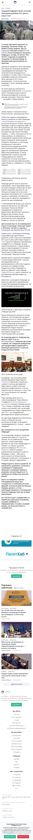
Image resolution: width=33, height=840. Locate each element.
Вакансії (16, 765)
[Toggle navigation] (2, 2)
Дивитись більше (19, 588)
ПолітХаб (16, 738)
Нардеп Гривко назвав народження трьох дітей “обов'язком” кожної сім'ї (14, 676)
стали (3, 242)
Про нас (16, 714)
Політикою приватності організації (21, 833)
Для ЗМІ (16, 759)
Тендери (16, 767)
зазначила (5, 404)
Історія (16, 720)
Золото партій (16, 741)
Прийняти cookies (10, 836)
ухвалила (12, 319)
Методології (16, 723)
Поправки (16, 752)
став (3, 121)
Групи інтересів (16, 749)
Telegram (17, 783)
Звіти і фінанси (16, 717)
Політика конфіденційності (16, 728)
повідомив (5, 51)
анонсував (26, 91)
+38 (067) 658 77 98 (8, 817)
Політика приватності (16, 726)
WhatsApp (17, 780)
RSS (16, 762)
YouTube (17, 786)
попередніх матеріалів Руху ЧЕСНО (15, 230)
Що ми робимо (16, 732)
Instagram (17, 777)
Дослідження (16, 735)
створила (5, 382)
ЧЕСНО (7, 691)
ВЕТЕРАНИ (13, 608)
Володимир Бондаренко (15, 121)
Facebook (17, 775)
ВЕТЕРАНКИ (5, 608)
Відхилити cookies (23, 836)
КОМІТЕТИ (11, 671)
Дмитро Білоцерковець (10, 340)
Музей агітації (16, 744)
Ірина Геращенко (20, 402)
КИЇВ (2, 8)
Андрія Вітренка (7, 272)
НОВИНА (7, 8)
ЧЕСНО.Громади (16, 746)
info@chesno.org (7, 811)
